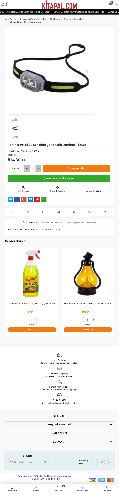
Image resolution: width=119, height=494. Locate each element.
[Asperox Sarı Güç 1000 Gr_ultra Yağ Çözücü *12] (31, 274)
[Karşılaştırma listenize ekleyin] (59, 212)
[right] (112, 292)
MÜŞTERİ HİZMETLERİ (59, 424)
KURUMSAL (60, 416)
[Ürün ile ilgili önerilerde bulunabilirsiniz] (106, 212)
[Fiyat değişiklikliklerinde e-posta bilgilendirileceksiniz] (75, 212)
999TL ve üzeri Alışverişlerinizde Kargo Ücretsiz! (76, 11)
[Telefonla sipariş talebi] (90, 212)
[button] (14, 72)
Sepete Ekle (77, 168)
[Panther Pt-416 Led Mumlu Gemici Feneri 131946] (87, 274)
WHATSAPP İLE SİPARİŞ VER (60, 178)
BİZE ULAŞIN (59, 441)
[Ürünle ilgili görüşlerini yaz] (44, 212)
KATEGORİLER (59, 433)
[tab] (31, 222)
